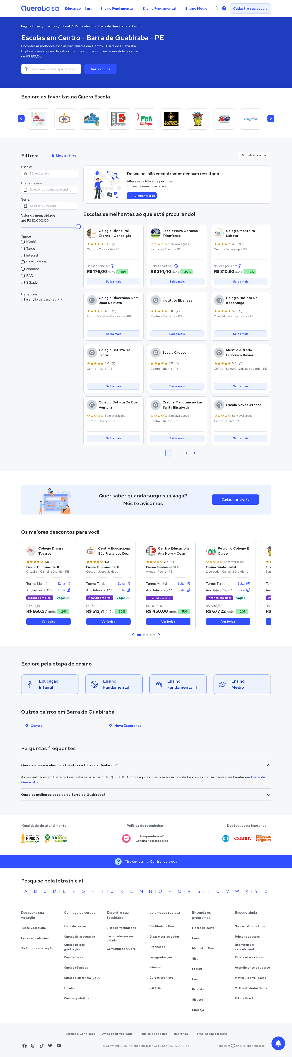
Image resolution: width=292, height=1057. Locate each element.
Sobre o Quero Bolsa (250, 926)
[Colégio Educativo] (250, 119)
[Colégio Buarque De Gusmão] (171, 119)
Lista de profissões (35, 938)
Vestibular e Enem (162, 926)
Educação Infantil (79, 8)
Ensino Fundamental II (160, 8)
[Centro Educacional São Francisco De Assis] (65, 119)
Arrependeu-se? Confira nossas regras (152, 838)
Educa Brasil (244, 998)
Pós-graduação (160, 957)
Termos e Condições (80, 1034)
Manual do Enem (204, 948)
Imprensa (181, 1034)
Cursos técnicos (76, 967)
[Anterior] (21, 118)
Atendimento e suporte (252, 967)
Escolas (51, 26)
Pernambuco (84, 26)
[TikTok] (41, 1045)
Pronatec (199, 989)
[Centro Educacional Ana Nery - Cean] (118, 119)
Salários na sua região (37, 948)
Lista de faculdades (121, 928)
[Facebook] (24, 1045)
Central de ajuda (163, 861)
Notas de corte (203, 928)
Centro (37, 725)
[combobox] (51, 69)
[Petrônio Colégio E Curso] (144, 119)
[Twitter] (50, 1045)
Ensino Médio (196, 8)
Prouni (197, 969)
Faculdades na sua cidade (120, 938)
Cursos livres (73, 957)
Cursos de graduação (79, 936)
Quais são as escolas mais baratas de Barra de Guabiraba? (69, 765)
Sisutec (198, 999)
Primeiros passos (247, 936)
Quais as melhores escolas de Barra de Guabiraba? (63, 794)
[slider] (78, 226)
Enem (196, 938)
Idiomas (155, 967)
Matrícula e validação (250, 978)
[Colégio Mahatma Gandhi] (197, 119)
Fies (195, 979)
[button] (133, 635)
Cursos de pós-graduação (75, 947)
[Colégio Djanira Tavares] (38, 119)
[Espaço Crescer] (91, 119)
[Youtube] (58, 1045)
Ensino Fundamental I (117, 8)
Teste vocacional (34, 928)
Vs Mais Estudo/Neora (251, 988)
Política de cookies (153, 1034)
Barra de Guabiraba (112, 26)
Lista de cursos (75, 926)
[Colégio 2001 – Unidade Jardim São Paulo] (224, 119)
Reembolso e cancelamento (245, 947)
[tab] (139, 635)
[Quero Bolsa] (40, 8)
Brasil (66, 26)
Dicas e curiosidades (164, 936)
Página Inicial (31, 26)
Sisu (195, 958)
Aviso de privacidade (117, 1034)
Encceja (198, 1010)
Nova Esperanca (127, 725)
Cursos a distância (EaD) (82, 978)
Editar (62, 583)
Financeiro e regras (249, 957)
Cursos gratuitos (76, 998)
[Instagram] (33, 1045)
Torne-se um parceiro (211, 1034)
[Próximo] (270, 118)
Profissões (157, 947)
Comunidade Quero (121, 949)
